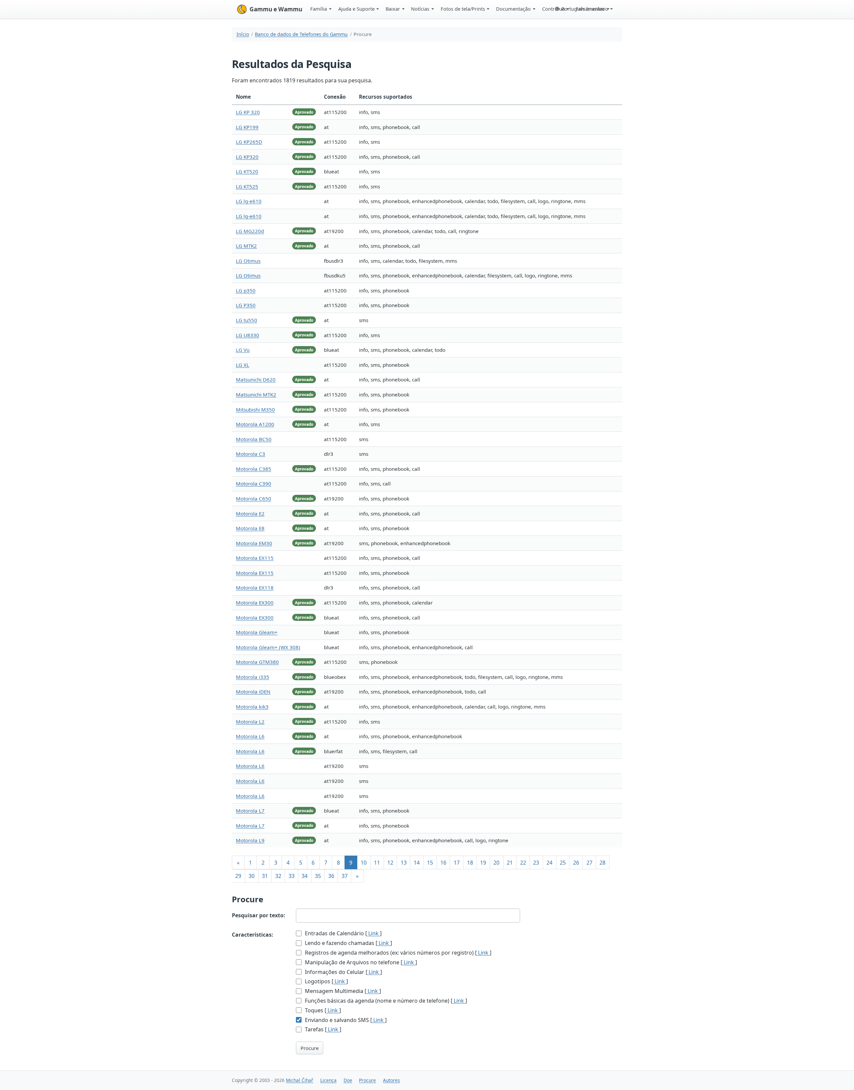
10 (364, 862)
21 (510, 862)
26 (576, 862)
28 (602, 862)
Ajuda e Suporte (356, 8)
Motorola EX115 (255, 558)
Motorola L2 (250, 721)
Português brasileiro (584, 8)
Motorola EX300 (255, 602)
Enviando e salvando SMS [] (345, 1020)
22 (523, 862)
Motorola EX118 (255, 587)
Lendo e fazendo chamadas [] (348, 943)
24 (549, 862)
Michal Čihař (299, 1080)
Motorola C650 (253, 498)
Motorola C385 (253, 468)
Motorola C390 (253, 483)
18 (470, 862)
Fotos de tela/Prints (463, 8)
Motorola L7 (250, 810)
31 (265, 876)
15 (430, 862)
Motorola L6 (250, 736)
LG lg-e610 (249, 201)
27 (589, 862)
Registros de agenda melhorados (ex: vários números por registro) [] (397, 952)
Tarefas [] (322, 1029)
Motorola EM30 (254, 543)
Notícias (420, 8)
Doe (348, 1080)
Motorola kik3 (252, 706)
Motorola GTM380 (257, 662)
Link (373, 933)
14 (417, 862)
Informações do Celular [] (343, 972)
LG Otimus (248, 260)
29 (238, 876)
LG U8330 (247, 335)
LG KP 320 (248, 112)
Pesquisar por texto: (258, 915)
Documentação (513, 8)
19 (483, 862)
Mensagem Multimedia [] (342, 991)
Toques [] (322, 1010)
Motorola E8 (250, 528)
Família (318, 8)
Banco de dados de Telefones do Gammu (301, 34)
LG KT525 (247, 186)
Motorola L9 (250, 840)
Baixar (393, 8)
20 (496, 862)
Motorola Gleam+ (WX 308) (268, 647)
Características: (252, 934)
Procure (310, 1048)
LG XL (242, 364)
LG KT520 (247, 171)
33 (292, 876)
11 (377, 862)
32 (278, 876)
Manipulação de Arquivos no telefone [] (360, 962)
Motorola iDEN (253, 691)
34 (305, 876)
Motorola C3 (250, 453)
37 (345, 876)
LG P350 (246, 305)
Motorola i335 (252, 677)
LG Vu (243, 349)
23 (536, 862)
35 (318, 876)
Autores (391, 1080)
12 (390, 862)
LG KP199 (247, 127)
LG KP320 (247, 156)
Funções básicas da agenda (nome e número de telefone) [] (385, 1000)
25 (563, 862)
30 (252, 876)
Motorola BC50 (254, 439)
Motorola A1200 (255, 424)
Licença (328, 1080)
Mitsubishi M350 (255, 409)
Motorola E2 (250, 513)
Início (243, 34)
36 (331, 876)
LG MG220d (250, 231)
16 (443, 862)
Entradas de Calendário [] (343, 933)
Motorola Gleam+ (257, 632)
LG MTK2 (246, 245)
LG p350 (246, 290)
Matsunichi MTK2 (256, 394)
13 (404, 862)
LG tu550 (246, 320)
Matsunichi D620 (256, 379)
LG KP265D (249, 141)
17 (457, 862)
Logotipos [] (326, 981)
